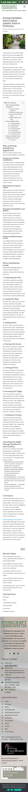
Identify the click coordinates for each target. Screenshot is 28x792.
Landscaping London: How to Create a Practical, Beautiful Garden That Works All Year (14, 588)
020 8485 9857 (10, 2)
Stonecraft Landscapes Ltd (10, 29)
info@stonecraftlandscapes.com (14, 670)
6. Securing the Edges (15, 132)
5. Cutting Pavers (14, 130)
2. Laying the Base (14, 125)
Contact (7, 726)
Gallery (7, 723)
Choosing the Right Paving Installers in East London (13, 137)
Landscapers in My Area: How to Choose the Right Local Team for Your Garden (14, 573)
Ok (8, 789)
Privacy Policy (9, 731)
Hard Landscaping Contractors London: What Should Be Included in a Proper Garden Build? (14, 559)
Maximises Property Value (16, 112)
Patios (5, 600)
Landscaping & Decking (9, 602)
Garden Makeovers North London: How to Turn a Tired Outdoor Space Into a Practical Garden (13, 566)
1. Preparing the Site (15, 123)
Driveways (5, 31)
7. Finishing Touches (15, 134)
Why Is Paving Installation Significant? (13, 106)
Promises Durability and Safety (16, 115)
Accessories (6, 608)
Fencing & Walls (7, 605)
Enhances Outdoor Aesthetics (14, 109)
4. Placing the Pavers (15, 128)
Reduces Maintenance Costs (15, 118)
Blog (6, 729)
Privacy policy (18, 789)
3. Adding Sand (14, 127)
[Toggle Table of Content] (22, 103)
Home (7, 701)
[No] (26, 787)
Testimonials (9, 721)
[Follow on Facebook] (19, 2)
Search (22, 549)
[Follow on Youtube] (22, 2)
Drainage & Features (9, 611)
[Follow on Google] (26, 2)
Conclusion (13, 140)
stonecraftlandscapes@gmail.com (14, 672)
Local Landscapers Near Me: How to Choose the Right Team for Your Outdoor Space (13, 580)
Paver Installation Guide (12, 121)
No (12, 789)
